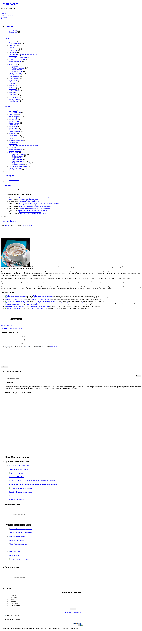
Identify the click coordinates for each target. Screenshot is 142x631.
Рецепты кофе (13, 152)
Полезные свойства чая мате (41, 299)
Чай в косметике (14, 76)
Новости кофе (13, 30)
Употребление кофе (15, 170)
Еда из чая (15, 66)
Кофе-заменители (18, 164)
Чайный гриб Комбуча (16, 477)
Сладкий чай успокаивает (39, 308)
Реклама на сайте (6, 19)
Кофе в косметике (14, 121)
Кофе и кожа (13, 128)
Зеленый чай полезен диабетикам (47, 301)
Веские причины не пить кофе (19, 563)
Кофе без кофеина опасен (17, 548)
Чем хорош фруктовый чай (40, 306)
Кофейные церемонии (16, 140)
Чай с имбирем (9, 221)
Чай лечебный (17, 71)
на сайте (9, 378)
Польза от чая (13, 56)
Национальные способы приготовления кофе (23, 145)
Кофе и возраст (13, 125)
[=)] (2, 347)
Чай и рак (12, 92)
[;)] (11, 347)
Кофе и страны (13, 135)
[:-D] (18, 347)
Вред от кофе (13, 114)
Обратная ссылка (6, 328)
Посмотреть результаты (73, 612)
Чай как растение (14, 96)
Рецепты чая (13, 64)
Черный (13, 595)
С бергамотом (15, 605)
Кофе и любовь (13, 130)
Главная (3, 12)
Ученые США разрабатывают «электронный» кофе (35, 208)
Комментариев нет (7, 325)
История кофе (13, 118)
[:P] (14, 347)
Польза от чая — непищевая (18, 57)
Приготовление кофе (15, 149)
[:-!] (25, 347)
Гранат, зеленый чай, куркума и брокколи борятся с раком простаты (33, 484)
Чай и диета (12, 82)
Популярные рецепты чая (17, 59)
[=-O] (22, 347)
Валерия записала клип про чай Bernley (33, 213)
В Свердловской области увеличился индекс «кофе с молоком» (39, 203)
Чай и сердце (13, 94)
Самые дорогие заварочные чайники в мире (32, 210)
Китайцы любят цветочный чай (44, 298)
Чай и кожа (12, 89)
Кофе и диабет (13, 126)
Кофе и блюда (16, 158)
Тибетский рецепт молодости (28, 200)
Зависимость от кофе (15, 116)
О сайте (3, 13)
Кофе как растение (15, 137)
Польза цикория (14, 180)
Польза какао (13, 190)
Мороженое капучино (16, 540)
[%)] (39, 347)
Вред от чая (12, 45)
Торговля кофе (14, 555)
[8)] (5, 347)
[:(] (8, 347)
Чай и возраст (13, 80)
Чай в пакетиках (14, 78)
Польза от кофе (13, 147)
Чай (32, 225)
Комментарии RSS (19, 328)
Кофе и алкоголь (14, 123)
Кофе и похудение (14, 131)
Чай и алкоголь (17, 70)
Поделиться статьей (7, 15)
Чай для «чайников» (33, 305)
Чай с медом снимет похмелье (43, 296)
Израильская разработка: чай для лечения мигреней (66, 303)
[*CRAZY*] (45, 347)
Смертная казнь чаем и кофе (19, 469)
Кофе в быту (13, 119)
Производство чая (14, 63)
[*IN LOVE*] (32, 347)
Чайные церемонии (15, 99)
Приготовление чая (15, 61)
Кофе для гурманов (18, 154)
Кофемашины (13, 144)
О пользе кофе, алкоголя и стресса (30, 212)
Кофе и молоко (17, 159)
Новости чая (13, 32)
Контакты (4, 17)
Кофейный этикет (14, 142)
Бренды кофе (13, 111)
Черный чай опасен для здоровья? (20, 492)
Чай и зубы (12, 85)
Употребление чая (14, 75)
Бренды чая (12, 42)
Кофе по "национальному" (21, 163)
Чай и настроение (14, 90)
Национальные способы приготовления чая (23, 54)
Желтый (13, 601)
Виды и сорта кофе (15, 112)
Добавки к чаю (13, 47)
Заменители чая (14, 49)
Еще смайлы (53, 346)
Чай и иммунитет (14, 87)
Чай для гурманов (18, 68)
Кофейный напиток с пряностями (20, 532)
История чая (13, 50)
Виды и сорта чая (14, 43)
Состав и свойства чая (16, 73)
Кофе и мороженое (18, 161)
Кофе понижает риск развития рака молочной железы (36, 198)
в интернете (16, 378)
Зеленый (14, 597)
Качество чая (13, 52)
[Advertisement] (71, 230)
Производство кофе (15, 151)
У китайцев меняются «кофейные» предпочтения (35, 206)
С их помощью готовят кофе (18, 166)
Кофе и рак (12, 133)
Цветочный (15, 603)
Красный (14, 599)
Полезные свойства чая (17, 499)
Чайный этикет (14, 101)
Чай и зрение (13, 83)
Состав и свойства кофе (16, 168)
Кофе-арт (11, 138)
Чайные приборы (14, 97)
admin (10, 200)
